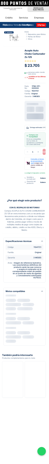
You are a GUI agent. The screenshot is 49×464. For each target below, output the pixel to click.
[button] (14, 38)
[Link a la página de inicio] (27, 32)
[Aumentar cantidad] (38, 151)
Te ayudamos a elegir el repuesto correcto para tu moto (35, 173)
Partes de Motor (34, 37)
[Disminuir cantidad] (27, 151)
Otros (30, 39)
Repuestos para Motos (37, 34)
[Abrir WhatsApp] (41, 451)
